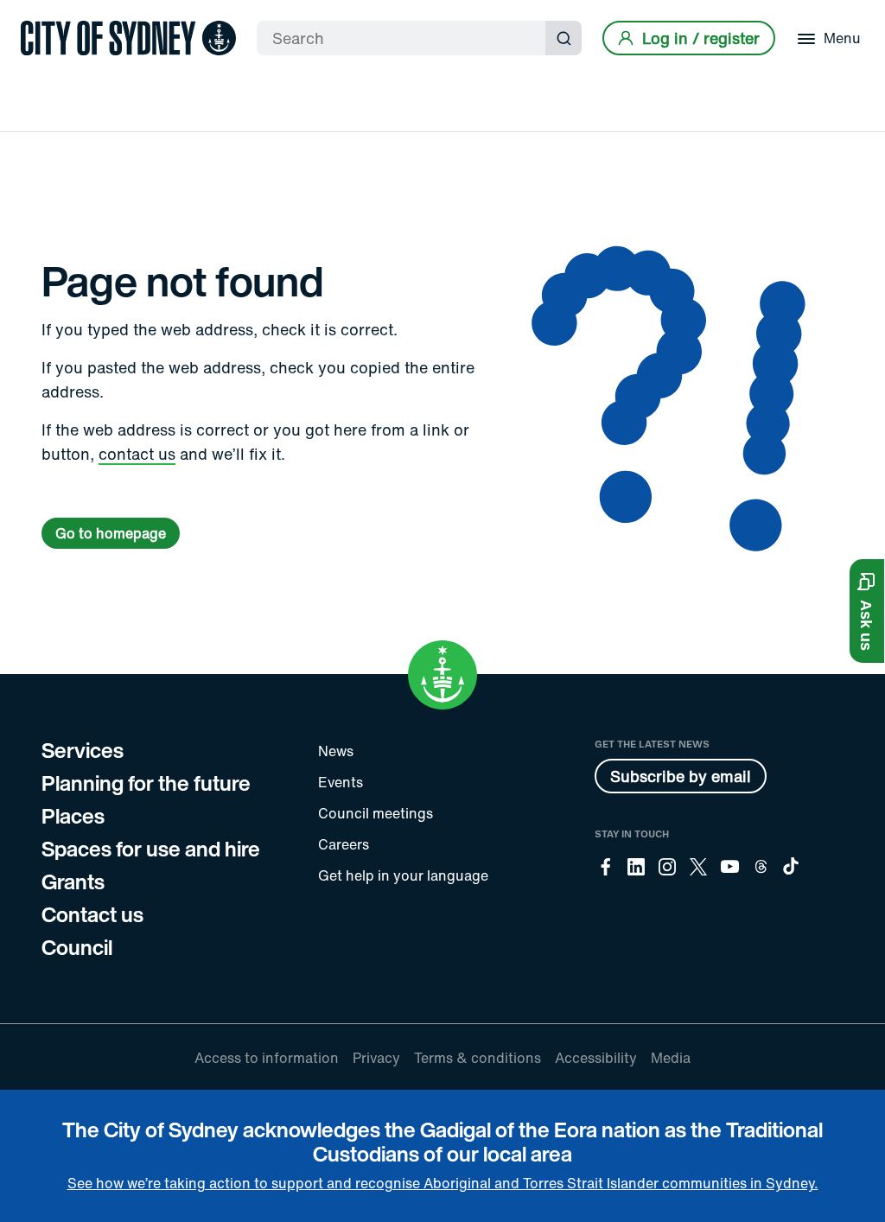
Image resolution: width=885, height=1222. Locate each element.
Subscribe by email (680, 776)
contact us (137, 453)
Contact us (92, 914)
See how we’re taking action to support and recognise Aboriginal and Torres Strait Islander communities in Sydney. (442, 1183)
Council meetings (375, 813)
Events (340, 782)
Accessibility (596, 1057)
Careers (343, 844)
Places (73, 815)
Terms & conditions (477, 1057)
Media (671, 1057)
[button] (867, 611)
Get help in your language (403, 875)
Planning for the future (146, 783)
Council (76, 947)
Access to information (266, 1057)
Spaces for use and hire (150, 848)
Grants (73, 881)
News (335, 751)
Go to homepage (110, 533)
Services (82, 750)
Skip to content (44, 15)
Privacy (376, 1057)
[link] (128, 38)
